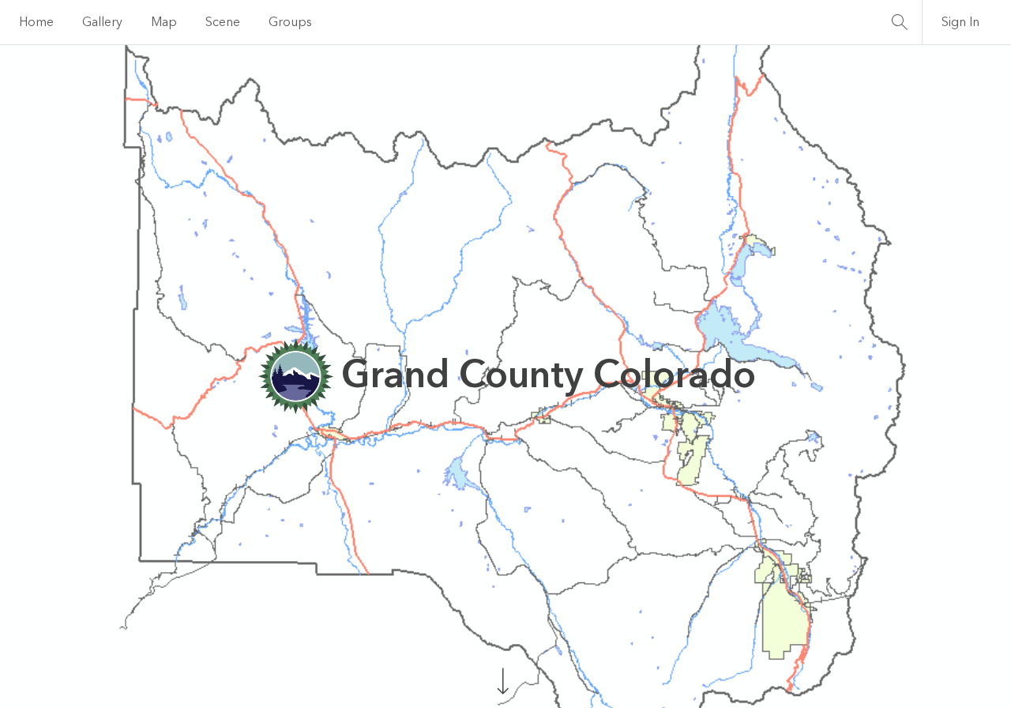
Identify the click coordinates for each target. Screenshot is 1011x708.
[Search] (900, 22)
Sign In (960, 22)
